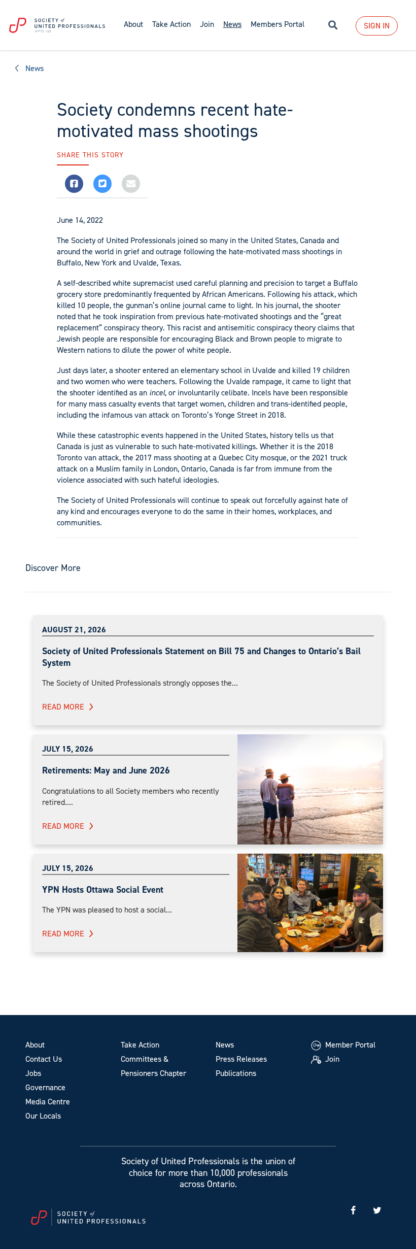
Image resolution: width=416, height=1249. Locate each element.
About (35, 1044)
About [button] (133, 24)
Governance (45, 1087)
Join (207, 24)
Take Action (140, 1044)
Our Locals (43, 1115)
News (34, 68)
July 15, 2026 (67, 749)
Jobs (33, 1073)
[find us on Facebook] (353, 1211)
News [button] (232, 24)
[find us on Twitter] (377, 1211)
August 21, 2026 (74, 629)
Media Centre (47, 1101)
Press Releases (241, 1059)
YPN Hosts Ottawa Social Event (102, 890)
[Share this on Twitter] (102, 184)
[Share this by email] (131, 184)
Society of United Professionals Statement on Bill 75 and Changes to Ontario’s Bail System (201, 657)
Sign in (377, 25)
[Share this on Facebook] (74, 184)
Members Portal (277, 24)
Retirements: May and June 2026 (106, 770)
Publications (236, 1073)
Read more (63, 706)
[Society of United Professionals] (59, 25)
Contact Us (43, 1059)
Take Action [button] (171, 24)
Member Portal (349, 1044)
